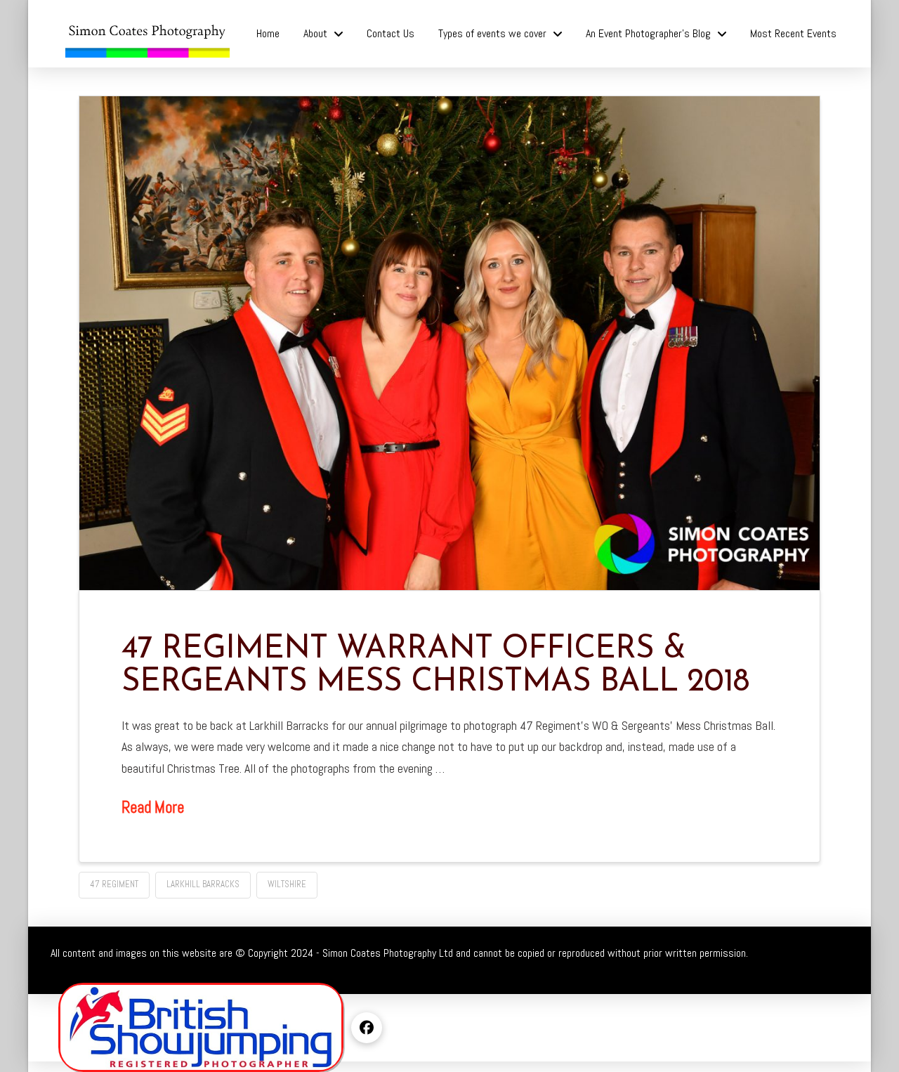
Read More (153, 807)
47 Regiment (114, 884)
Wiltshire (287, 884)
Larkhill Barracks (202, 884)
